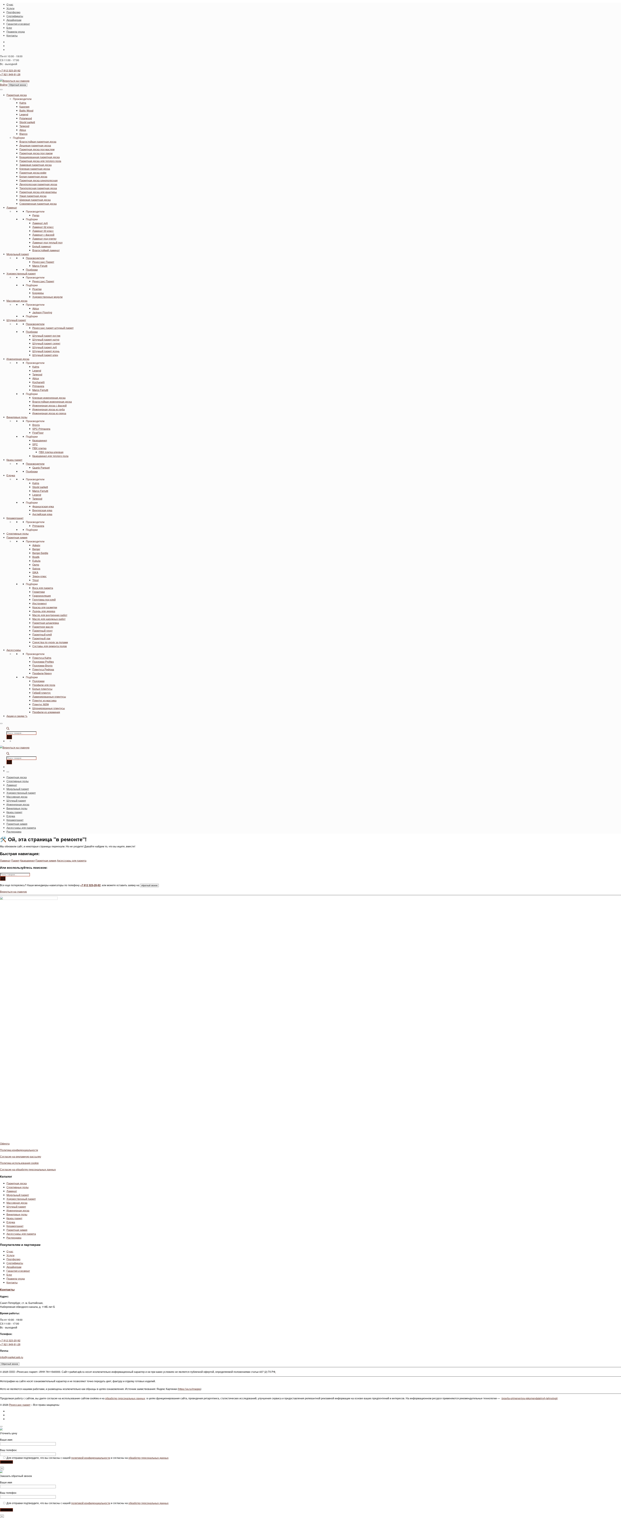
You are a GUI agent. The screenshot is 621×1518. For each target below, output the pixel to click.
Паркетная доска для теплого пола (40, 161)
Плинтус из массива (44, 700)
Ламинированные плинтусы (49, 696)
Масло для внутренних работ (49, 615)
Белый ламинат (41, 246)
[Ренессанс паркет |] (14, 81)
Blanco (23, 134)
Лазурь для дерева (43, 611)
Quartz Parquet (41, 467)
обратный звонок (149, 885)
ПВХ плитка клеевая (51, 452)
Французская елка (43, 506)
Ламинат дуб (40, 223)
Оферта (5, 1143)
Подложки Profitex (43, 662)
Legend (23, 114)
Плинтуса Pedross (43, 669)
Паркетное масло (42, 627)
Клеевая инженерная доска (48, 398)
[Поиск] (9, 737)
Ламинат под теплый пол (47, 242)
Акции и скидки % (16, 716)
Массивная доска (16, 301)
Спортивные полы (17, 533)
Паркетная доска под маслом (36, 149)
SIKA (35, 572)
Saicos (36, 568)
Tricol (35, 580)
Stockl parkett (27, 122)
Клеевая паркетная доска (34, 169)
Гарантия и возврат (18, 1271)
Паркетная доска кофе (32, 172)
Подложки (38, 681)
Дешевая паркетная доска (35, 145)
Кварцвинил (39, 440)
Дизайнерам (13, 1267)
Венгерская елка (42, 510)
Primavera (38, 386)
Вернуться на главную (13, 891)
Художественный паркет (21, 273)
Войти (3, 85)
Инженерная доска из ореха (49, 413)
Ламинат (11, 207)
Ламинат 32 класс (43, 227)
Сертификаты (14, 1263)
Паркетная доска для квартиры (38, 192)
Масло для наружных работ (48, 619)
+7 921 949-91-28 (10, 74)
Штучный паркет (16, 320)
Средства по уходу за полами (50, 642)
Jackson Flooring (42, 312)
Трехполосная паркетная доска (38, 188)
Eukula (36, 561)
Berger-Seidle (40, 553)
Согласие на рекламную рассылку (20, 1156)
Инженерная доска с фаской (49, 405)
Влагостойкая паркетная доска (37, 141)
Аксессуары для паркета (71, 860)
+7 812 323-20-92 (10, 70)
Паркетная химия (16, 537)
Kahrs (22, 103)
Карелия (24, 107)
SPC (35, 444)
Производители (22, 99)
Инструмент (39, 603)
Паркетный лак (41, 638)
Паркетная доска (16, 95)
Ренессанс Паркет (43, 262)
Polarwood (25, 118)
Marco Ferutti (39, 266)
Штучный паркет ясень (46, 351)
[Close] (1, 723)
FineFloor (38, 433)
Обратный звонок (17, 85)
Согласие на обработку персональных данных (28, 1169)
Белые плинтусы (42, 689)
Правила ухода (15, 1278)
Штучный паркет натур (45, 339)
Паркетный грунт (42, 630)
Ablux (22, 130)
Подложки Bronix (42, 665)
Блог (9, 1275)
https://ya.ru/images (189, 1389)
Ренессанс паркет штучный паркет (53, 328)
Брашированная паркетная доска (39, 157)
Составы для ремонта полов (49, 646)
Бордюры (38, 293)
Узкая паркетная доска (32, 196)
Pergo (35, 215)
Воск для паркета (42, 588)
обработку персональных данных (125, 1398)
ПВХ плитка (39, 448)
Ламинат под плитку (44, 238)
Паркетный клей (42, 634)
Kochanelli (38, 382)
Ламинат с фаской (43, 235)
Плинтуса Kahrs (41, 658)
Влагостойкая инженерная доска (52, 401)
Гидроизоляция (41, 596)
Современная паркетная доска (38, 204)
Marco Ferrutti (40, 390)
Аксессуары (13, 650)
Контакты (12, 1282)
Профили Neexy (42, 673)
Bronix (36, 425)
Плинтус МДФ (40, 704)
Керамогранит (14, 518)
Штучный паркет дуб (44, 347)
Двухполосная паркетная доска (38, 184)
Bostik (35, 557)
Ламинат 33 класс (43, 231)
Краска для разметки (44, 607)
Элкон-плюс (39, 576)
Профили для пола (43, 685)
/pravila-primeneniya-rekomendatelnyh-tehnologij (529, 1398)
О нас (9, 1251)
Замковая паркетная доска (35, 165)
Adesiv (36, 545)
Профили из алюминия (46, 712)
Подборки (19, 138)
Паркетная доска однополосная (38, 180)
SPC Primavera (41, 429)
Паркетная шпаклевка (45, 623)
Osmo (35, 564)
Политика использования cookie (19, 1163)
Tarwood (24, 126)
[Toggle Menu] (1, 89)
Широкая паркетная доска (35, 200)
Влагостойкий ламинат (46, 250)
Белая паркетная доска (33, 176)
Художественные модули (47, 297)
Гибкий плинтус (41, 693)
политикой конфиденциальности (90, 1458)
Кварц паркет (14, 460)
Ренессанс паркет (19, 1405)
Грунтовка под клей (44, 599)
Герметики (38, 592)
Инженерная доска (17, 359)
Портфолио (13, 1259)
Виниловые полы (16, 417)
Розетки (37, 289)
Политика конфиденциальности (19, 1150)
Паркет (15, 860)
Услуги (10, 1255)
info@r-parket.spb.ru (11, 1357)
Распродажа (13, 1238)
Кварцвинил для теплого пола (50, 456)
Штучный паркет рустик (46, 335)
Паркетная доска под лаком (36, 153)
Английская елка (42, 514)
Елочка (10, 475)
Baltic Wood (26, 110)
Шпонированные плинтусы (48, 708)
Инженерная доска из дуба (48, 409)
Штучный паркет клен (45, 355)
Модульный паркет (17, 254)
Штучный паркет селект (46, 343)
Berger (36, 549)
